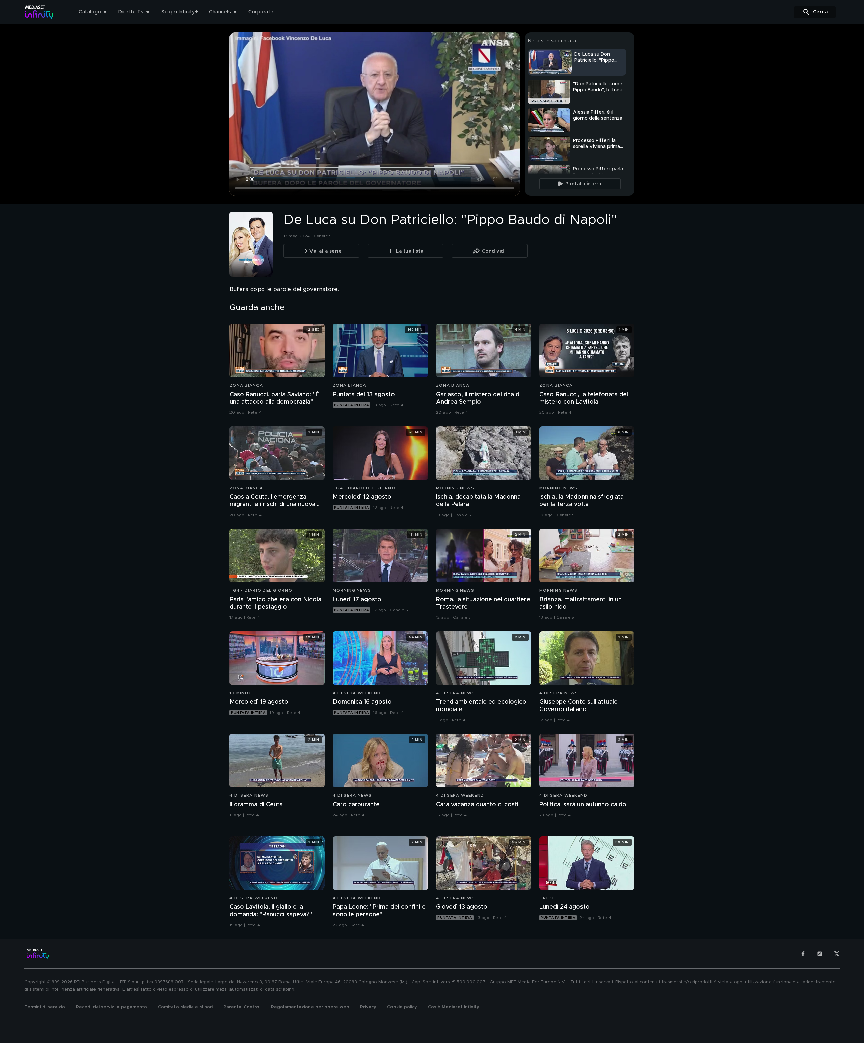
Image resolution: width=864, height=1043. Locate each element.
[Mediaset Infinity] (39, 12)
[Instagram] (820, 954)
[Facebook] (803, 954)
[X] (837, 954)
